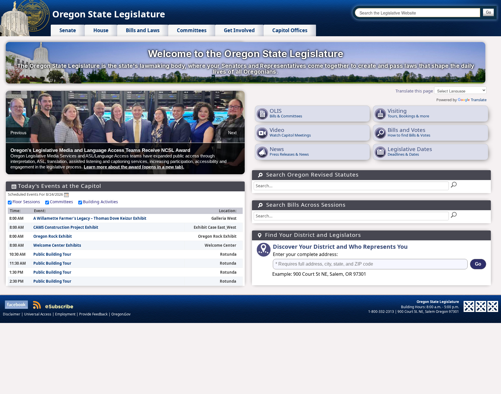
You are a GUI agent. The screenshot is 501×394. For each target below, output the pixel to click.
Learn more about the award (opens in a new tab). (134, 166)
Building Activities (100, 201)
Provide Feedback (93, 314)
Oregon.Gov (120, 314)
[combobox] (417, 12)
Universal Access (38, 314)
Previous (18, 132)
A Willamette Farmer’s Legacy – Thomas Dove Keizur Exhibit (89, 218)
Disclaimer (12, 314)
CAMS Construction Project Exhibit (65, 227)
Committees (61, 201)
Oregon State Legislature (108, 14)
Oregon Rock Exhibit (52, 236)
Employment (65, 314)
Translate (479, 99)
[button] (488, 12)
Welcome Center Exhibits (57, 245)
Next (232, 132)
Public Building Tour (52, 254)
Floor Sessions (26, 201)
